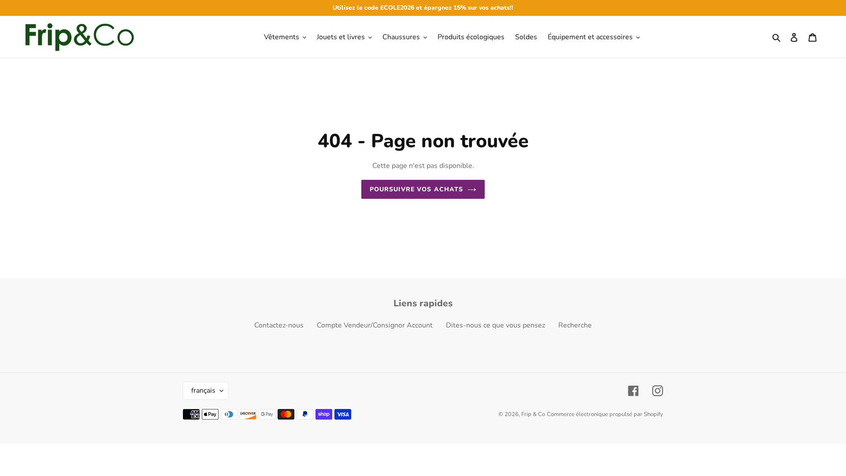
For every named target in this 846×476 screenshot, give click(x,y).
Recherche (575, 325)
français (203, 390)
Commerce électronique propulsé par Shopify (605, 414)
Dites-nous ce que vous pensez (495, 325)
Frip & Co (533, 414)
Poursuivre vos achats (417, 189)
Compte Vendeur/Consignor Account (375, 325)
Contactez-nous (279, 325)
